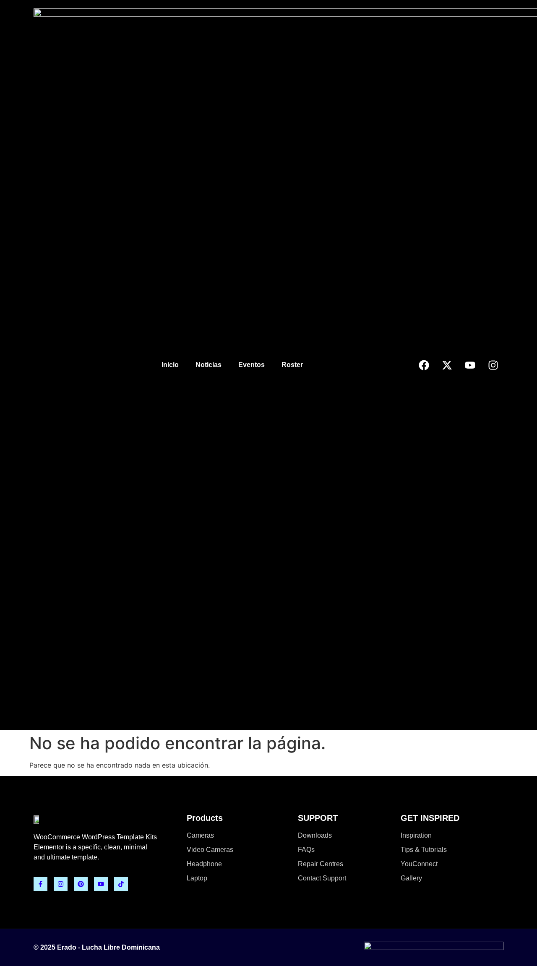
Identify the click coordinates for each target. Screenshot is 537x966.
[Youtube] (469, 364)
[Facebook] (423, 364)
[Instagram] (492, 364)
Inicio (170, 364)
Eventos (251, 364)
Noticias (209, 364)
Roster (292, 364)
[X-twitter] (446, 364)
